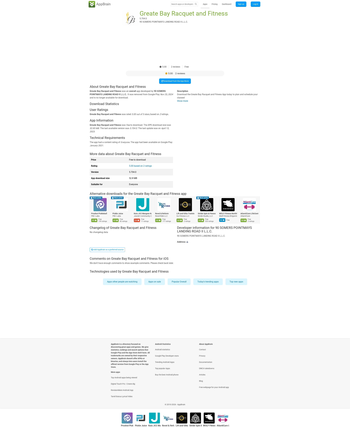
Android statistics (162, 349)
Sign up (241, 4)
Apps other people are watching (122, 281)
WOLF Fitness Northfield (228, 214)
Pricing (215, 4)
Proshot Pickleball (99, 214)
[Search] (196, 4)
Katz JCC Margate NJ (143, 214)
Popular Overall (179, 281)
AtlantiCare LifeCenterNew (249, 214)
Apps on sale (154, 281)
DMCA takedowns (206, 368)
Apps (205, 4)
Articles (202, 375)
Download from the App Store (176, 81)
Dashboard (226, 4)
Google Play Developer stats (167, 356)
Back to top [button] (343, 403)
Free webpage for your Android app (214, 387)
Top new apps (236, 281)
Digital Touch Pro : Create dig (123, 384)
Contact (202, 349)
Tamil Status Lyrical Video (121, 396)
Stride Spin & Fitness (207, 214)
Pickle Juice (118, 214)
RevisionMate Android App (122, 390)
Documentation (205, 362)
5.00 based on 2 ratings (140, 166)
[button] (218, 242)
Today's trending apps (208, 281)
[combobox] (182, 4)
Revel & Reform (162, 214)
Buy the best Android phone (166, 375)
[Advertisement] (172, 46)
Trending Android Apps (164, 362)
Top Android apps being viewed (124, 377)
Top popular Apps (162, 368)
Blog (201, 381)
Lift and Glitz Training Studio (185, 214)
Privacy (202, 356)
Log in (255, 4)
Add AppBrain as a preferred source (108, 250)
